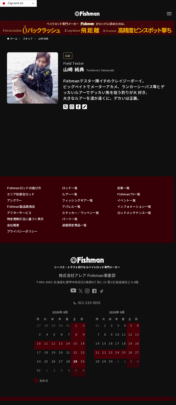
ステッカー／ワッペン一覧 (80, 213)
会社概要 (13, 225)
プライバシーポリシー (22, 231)
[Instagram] (87, 291)
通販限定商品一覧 (74, 225)
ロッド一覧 (69, 188)
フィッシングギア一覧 (77, 200)
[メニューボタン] (169, 13)
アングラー (14, 200)
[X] (81, 291)
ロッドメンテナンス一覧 (134, 213)
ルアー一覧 (69, 194)
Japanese (15, 2)
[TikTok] (101, 291)
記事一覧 (123, 188)
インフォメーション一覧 (134, 206)
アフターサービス (19, 213)
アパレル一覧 (71, 206)
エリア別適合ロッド (21, 194)
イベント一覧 (126, 200)
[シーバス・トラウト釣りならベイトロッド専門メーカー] (87, 261)
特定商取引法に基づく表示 (25, 219)
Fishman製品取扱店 (21, 206)
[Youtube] (73, 290)
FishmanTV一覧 (128, 194)
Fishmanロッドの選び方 (24, 188)
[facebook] (94, 291)
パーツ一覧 (69, 219)
